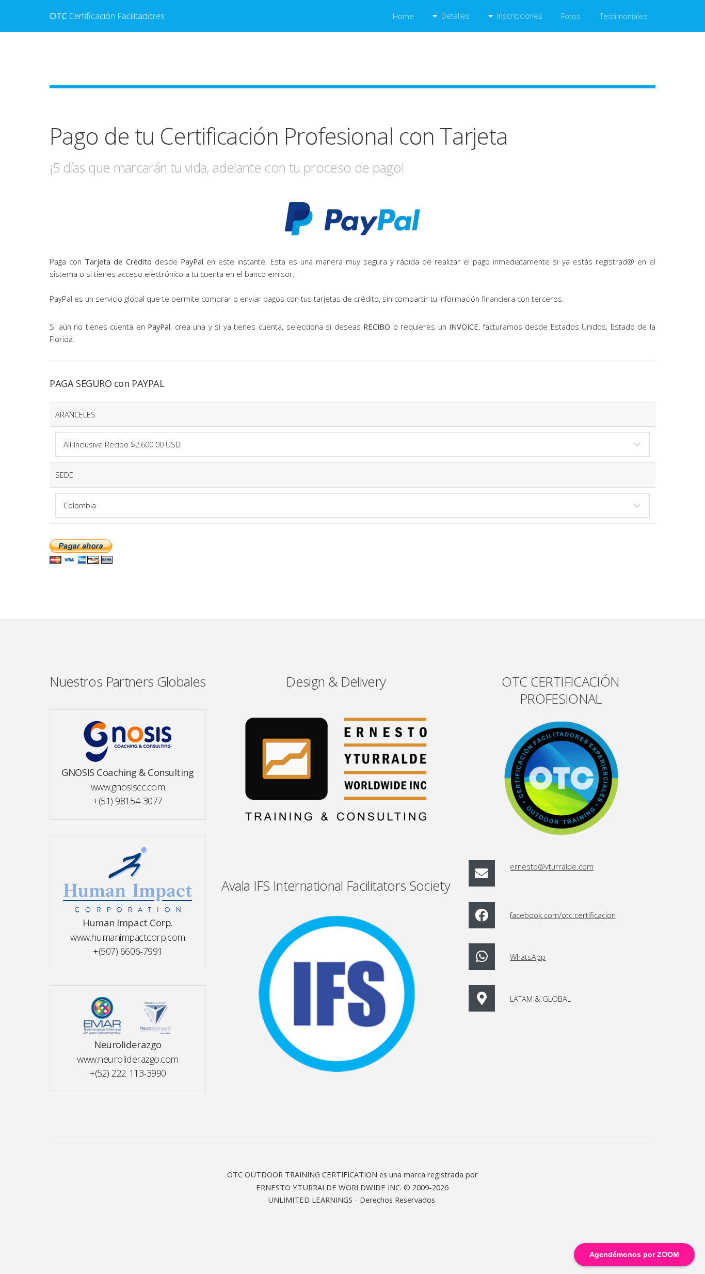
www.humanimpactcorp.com (127, 936)
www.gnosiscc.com (128, 786)
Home (403, 16)
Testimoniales (624, 16)
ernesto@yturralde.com (552, 866)
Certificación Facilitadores (107, 16)
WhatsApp (528, 957)
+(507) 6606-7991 (128, 950)
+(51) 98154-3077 (128, 800)
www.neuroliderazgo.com (128, 1058)
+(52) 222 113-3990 (127, 1072)
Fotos (571, 16)
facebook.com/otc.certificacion (563, 915)
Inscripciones (519, 15)
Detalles (455, 15)
